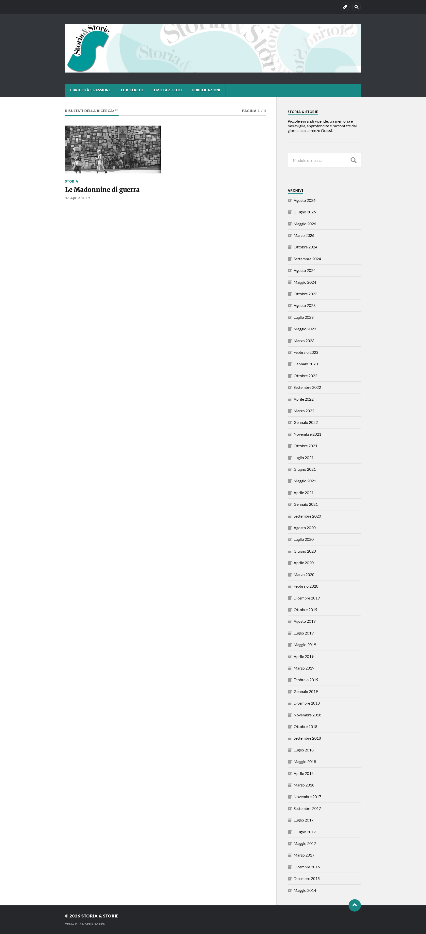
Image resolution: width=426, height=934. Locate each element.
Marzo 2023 (304, 340)
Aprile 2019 (304, 656)
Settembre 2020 (307, 516)
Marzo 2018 (304, 785)
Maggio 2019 (305, 644)
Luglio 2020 (304, 539)
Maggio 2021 (305, 480)
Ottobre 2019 (305, 609)
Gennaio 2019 (306, 691)
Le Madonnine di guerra (102, 190)
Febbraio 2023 (306, 352)
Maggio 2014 (305, 890)
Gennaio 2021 (306, 504)
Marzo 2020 (304, 574)
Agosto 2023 (305, 305)
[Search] (356, 6)
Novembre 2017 (307, 796)
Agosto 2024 (305, 270)
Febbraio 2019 (306, 679)
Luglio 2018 (304, 749)
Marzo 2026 (304, 235)
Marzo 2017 (304, 855)
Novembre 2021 (307, 434)
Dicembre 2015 (307, 878)
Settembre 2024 (307, 258)
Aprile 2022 (304, 399)
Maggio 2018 (305, 761)
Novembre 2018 (307, 714)
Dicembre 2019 (307, 598)
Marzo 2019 (304, 668)
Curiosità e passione (90, 90)
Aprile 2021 (304, 492)
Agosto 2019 (305, 621)
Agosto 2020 (305, 527)
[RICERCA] (353, 160)
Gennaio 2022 (306, 422)
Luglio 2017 (304, 820)
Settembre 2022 (307, 387)
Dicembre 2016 (307, 866)
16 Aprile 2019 (77, 198)
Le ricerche (132, 90)
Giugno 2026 (305, 211)
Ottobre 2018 (305, 726)
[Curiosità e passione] (345, 6)
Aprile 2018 (304, 773)
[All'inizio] (355, 905)
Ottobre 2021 (305, 445)
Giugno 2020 (305, 551)
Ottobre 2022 (305, 375)
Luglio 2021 (304, 457)
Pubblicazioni (206, 90)
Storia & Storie (100, 915)
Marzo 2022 (304, 410)
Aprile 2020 (304, 562)
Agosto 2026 (305, 200)
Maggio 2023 (305, 328)
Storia (71, 181)
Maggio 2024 (305, 282)
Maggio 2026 (305, 223)
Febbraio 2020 (306, 586)
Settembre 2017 (307, 808)
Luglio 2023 (304, 317)
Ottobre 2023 (305, 293)
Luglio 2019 (304, 633)
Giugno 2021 (305, 469)
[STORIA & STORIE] (213, 70)
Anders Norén (93, 924)
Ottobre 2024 (305, 246)
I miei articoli (168, 90)
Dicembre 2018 (307, 703)
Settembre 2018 (307, 738)
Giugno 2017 (305, 831)
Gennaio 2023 (306, 363)
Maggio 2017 (305, 843)
